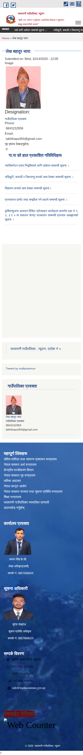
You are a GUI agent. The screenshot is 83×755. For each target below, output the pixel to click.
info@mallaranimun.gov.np (28, 688)
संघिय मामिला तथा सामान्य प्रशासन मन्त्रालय (30, 459)
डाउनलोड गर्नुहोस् (14, 508)
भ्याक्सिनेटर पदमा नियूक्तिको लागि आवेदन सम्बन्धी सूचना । (37, 165)
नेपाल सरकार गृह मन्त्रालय (19, 475)
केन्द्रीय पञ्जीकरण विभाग (19, 470)
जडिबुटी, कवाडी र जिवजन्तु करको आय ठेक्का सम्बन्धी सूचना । (39, 177)
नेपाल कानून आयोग (15, 486)
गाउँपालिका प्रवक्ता (15, 119)
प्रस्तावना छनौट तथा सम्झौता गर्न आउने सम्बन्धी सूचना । (36, 199)
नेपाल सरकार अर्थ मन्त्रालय (20, 464)
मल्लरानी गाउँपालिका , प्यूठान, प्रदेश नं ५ (36, 349)
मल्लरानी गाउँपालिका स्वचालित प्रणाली (26, 502)
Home (5, 38)
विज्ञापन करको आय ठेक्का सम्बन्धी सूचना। (28, 188)
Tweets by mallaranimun (21, 368)
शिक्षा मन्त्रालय (12, 497)
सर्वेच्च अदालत (12, 481)
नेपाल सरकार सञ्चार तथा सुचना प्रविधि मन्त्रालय (33, 491)
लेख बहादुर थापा (13, 416)
